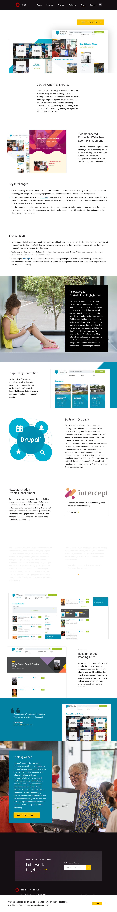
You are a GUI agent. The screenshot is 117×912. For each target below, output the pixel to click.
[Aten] (20, 5)
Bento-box (44, 197)
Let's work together (35, 867)
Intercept (26, 258)
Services (49, 5)
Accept (97, 903)
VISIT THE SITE (25, 815)
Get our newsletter (71, 863)
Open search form (100, 5)
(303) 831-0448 (41, 894)
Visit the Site (89, 22)
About (39, 5)
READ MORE (72, 512)
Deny (107, 903)
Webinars (72, 5)
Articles (61, 5)
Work (83, 5)
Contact (93, 5)
